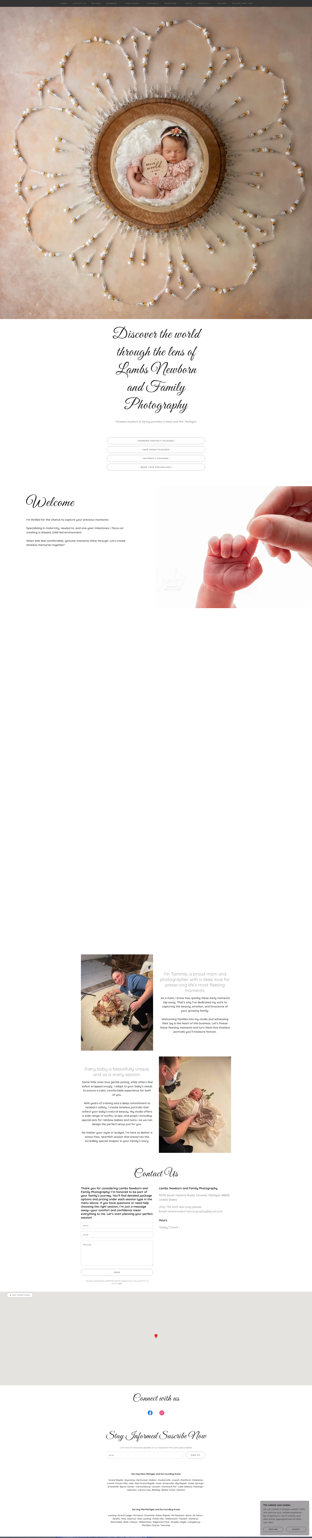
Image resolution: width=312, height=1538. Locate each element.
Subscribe (156, 715)
